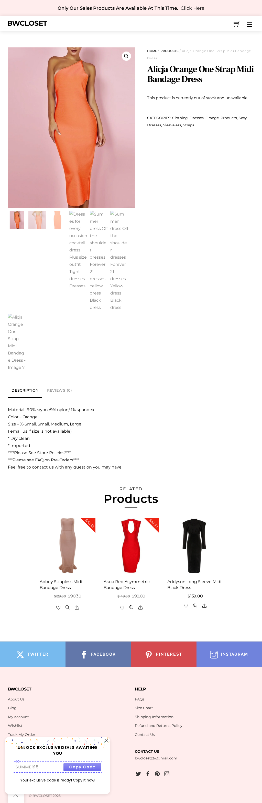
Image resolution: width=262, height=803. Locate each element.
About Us (16, 699)
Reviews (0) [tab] (59, 390)
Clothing (180, 118)
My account (18, 717)
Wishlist (15, 725)
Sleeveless (172, 125)
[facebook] (147, 773)
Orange (212, 118)
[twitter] (138, 773)
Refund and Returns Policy (158, 725)
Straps (188, 125)
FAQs (140, 699)
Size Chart (144, 708)
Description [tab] (25, 390)
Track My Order (21, 734)
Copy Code (82, 767)
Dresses (197, 118)
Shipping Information (154, 717)
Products (169, 51)
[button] (126, 56)
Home (152, 51)
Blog (12, 708)
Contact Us (145, 734)
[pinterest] (157, 773)
